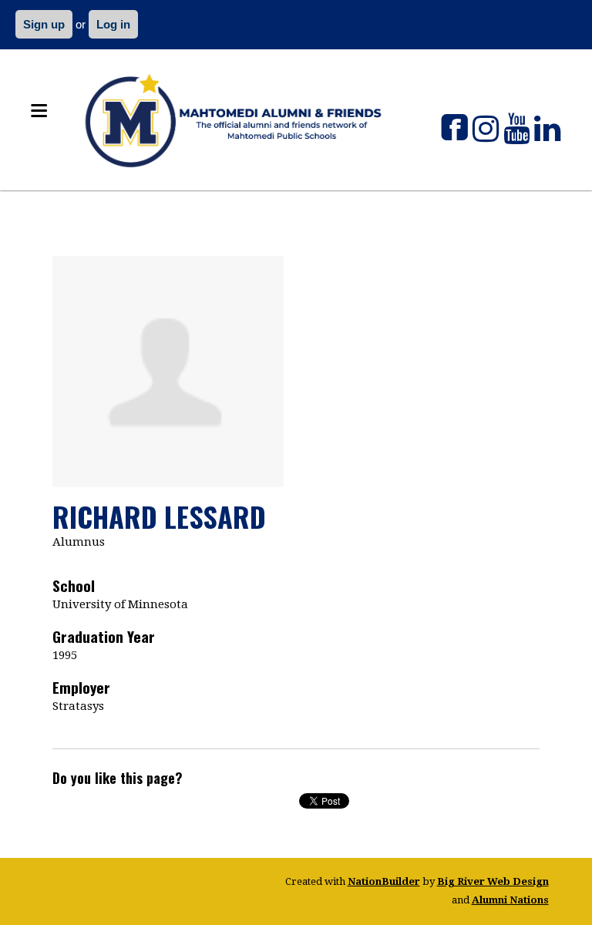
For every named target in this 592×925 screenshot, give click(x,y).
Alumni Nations (510, 900)
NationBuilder (384, 881)
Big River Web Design (493, 881)
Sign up (44, 24)
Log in (113, 24)
